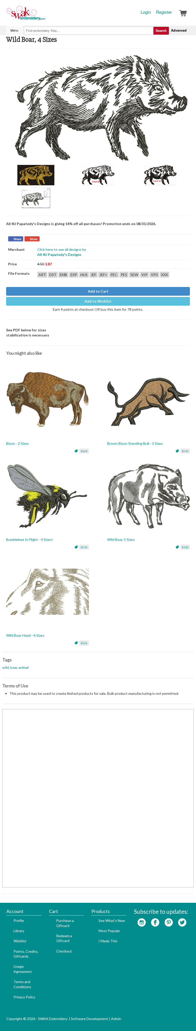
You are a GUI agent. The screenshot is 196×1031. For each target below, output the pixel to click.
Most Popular (109, 931)
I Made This (108, 941)
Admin (116, 1018)
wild (5, 667)
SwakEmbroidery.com (44, 15)
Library (19, 931)
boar (13, 667)
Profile (19, 920)
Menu (14, 30)
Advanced (179, 30)
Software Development (89, 1018)
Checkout (64, 951)
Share (17, 239)
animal (24, 667)
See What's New (112, 920)
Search (161, 30)
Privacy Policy (24, 997)
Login (146, 12)
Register (164, 12)
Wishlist (20, 941)
